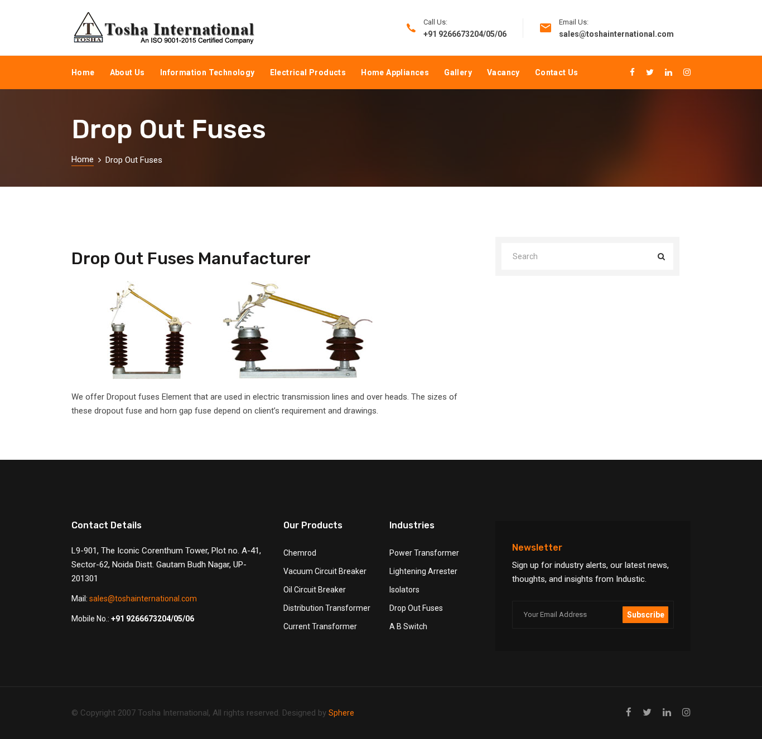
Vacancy (503, 72)
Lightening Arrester (423, 571)
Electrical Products (308, 72)
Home (83, 72)
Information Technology (207, 72)
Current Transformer (320, 626)
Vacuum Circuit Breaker (324, 571)
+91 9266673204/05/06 (152, 618)
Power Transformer (424, 552)
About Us (127, 72)
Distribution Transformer (326, 608)
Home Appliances (395, 72)
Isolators (404, 589)
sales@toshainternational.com (143, 598)
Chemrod (299, 552)
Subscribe (645, 614)
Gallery (458, 72)
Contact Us (556, 72)
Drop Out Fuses (416, 608)
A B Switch (408, 626)
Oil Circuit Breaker (314, 589)
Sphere (341, 712)
